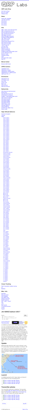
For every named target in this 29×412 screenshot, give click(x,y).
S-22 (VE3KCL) (5, 244)
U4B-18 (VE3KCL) (6, 129)
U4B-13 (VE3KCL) (6, 135)
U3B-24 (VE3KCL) (6, 171)
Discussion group (4, 294)
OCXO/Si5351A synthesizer (7, 95)
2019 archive (4, 21)
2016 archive (4, 25)
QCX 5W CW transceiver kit (7, 93)
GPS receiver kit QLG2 (6, 42)
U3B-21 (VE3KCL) (6, 176)
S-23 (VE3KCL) (5, 243)
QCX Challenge (4, 296)
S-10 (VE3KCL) (5, 268)
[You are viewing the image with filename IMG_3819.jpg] (11, 395)
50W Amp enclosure (5, 86)
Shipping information (5, 298)
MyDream (3, 288)
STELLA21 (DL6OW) (6, 153)
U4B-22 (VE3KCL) (6, 124)
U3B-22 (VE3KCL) (6, 174)
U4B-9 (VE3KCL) (6, 140)
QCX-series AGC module (6, 57)
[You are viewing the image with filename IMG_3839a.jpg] (11, 381)
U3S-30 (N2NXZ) (6, 165)
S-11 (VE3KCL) (5, 267)
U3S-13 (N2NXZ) (6, 228)
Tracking (3, 115)
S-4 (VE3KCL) (5, 276)
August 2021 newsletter (6, 18)
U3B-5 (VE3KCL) (6, 223)
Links (2, 303)
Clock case (3, 81)
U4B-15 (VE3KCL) (6, 133)
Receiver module (4, 54)
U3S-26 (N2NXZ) (6, 170)
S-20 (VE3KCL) (5, 250)
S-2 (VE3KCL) (5, 278)
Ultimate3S (8, 391)
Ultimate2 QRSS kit (5, 105)
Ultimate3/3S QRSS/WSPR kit (7, 37)
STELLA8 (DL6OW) (6, 205)
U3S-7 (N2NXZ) (6, 245)
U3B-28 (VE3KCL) (6, 156)
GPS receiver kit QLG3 (6, 43)
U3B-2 (4, 230)
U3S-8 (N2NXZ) (6, 241)
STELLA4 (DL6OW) (6, 248)
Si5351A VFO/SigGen (5, 50)
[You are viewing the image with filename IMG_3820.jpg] (11, 396)
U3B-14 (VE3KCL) (6, 189)
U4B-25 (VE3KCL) (6, 121)
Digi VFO (3, 59)
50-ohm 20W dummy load (6, 52)
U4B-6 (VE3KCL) (6, 144)
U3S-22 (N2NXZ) (6, 190)
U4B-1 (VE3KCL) (6, 151)
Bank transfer (4, 305)
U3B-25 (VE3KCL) (6, 167)
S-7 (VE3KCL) (5, 272)
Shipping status (4, 13)
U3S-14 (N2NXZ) (6, 227)
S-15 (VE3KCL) (5, 262)
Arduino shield (4, 109)
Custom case (4, 82)
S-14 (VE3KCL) (5, 263)
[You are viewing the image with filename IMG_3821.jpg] (11, 397)
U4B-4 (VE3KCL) (6, 147)
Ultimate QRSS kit (5, 106)
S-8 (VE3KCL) (5, 271)
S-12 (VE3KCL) (5, 266)
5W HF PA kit (4, 92)
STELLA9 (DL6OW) (6, 203)
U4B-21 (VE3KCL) (6, 125)
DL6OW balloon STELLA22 (7, 152)
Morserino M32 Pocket (6, 64)
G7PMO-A (5, 281)
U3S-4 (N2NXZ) (6, 253)
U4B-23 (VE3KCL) (6, 122)
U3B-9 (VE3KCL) (6, 212)
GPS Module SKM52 (5, 101)
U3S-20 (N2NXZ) (6, 202)
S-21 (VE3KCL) (5, 246)
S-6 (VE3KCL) (5, 273)
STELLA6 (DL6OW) (6, 209)
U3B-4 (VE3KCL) (6, 225)
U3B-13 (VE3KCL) (6, 195)
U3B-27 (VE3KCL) (6, 159)
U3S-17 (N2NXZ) (6, 220)
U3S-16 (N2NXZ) (6, 221)
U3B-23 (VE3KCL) (6, 172)
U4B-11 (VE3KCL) (6, 138)
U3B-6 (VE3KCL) (6, 217)
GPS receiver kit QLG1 (6, 99)
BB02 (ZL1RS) (5, 199)
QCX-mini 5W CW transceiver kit (8, 32)
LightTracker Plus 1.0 (5, 74)
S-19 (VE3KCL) (5, 254)
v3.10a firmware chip (22, 391)
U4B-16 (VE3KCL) (6, 131)
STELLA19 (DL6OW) (6, 157)
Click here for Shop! (5, 11)
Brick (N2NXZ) (5, 257)
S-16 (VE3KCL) (5, 259)
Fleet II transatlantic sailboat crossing (9, 286)
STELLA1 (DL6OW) (6, 260)
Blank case (3, 83)
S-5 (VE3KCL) (5, 274)
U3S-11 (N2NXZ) (6, 236)
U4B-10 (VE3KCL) (6, 139)
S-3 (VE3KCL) (5, 277)
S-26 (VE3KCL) (5, 232)
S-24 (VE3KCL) (5, 240)
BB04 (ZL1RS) (5, 194)
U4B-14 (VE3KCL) (6, 134)
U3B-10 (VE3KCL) (6, 211)
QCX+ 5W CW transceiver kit (7, 33)
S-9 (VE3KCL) (5, 269)
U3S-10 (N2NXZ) (6, 237)
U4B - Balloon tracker (5, 38)
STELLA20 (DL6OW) (6, 154)
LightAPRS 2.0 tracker (6, 70)
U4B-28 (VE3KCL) (6, 117)
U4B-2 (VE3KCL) (6, 149)
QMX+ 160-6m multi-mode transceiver (9, 29)
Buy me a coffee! (4, 12)
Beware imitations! (5, 300)
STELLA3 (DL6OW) (6, 249)
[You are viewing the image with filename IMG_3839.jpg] (11, 380)
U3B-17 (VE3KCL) (6, 184)
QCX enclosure (4, 85)
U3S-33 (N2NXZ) (6, 158)
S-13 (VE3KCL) (5, 264)
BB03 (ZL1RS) (5, 197)
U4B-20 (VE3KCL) (6, 126)
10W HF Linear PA (5, 45)
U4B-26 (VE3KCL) (6, 120)
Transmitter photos (5, 323)
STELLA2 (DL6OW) (6, 251)
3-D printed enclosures (6, 306)
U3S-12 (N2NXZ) (6, 234)
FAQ (2, 302)
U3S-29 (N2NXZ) (6, 166)
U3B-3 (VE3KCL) (6, 226)
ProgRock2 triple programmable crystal (9, 51)
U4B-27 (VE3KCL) (6, 119)
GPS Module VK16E (5, 102)
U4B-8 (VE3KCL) (6, 142)
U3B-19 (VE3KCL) (6, 181)
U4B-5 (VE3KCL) (6, 145)
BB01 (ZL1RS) (5, 200)
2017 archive (4, 23)
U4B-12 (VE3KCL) (6, 136)
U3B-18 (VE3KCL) (6, 182)
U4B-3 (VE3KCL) (6, 148)
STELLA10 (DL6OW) (6, 198)
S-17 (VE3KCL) (5, 258)
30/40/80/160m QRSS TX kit (7, 107)
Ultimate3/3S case (5, 78)
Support (3, 308)
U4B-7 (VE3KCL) (6, 143)
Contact (3, 307)
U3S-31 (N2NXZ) (6, 163)
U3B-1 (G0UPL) (6, 231)
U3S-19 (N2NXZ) (6, 213)
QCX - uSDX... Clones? (6, 301)
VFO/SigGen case (5, 80)
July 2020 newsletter (5, 19)
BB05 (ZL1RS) (5, 193)
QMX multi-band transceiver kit (7, 31)
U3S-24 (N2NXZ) (6, 180)
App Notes (3, 293)
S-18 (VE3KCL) (5, 255)
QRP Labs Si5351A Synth (13, 390)
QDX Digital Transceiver (6, 34)
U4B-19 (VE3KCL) (6, 128)
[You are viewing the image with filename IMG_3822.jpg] (11, 399)
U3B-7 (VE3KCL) (6, 216)
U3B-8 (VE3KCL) (6, 214)
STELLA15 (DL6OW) (6, 168)
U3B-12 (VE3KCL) (6, 204)
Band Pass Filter (4, 47)
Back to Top (25, 409)
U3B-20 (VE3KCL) (6, 179)
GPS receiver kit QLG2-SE (6, 97)
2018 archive (4, 22)
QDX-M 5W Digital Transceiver (7, 36)
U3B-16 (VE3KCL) (6, 185)
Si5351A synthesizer (5, 49)
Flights (2, 116)
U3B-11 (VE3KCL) (6, 208)
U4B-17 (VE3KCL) (6, 130)
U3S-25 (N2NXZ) (6, 175)
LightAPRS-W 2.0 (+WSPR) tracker (8, 72)
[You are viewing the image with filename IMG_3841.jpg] (11, 383)
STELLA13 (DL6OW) (6, 177)
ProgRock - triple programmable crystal (9, 96)
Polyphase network (5, 55)
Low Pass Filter (4, 46)
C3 (2, 287)
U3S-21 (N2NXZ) (6, 191)
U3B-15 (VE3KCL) (6, 186)
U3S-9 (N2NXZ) (6, 239)
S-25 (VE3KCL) (5, 235)
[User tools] (26, 315)
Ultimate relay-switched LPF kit (7, 41)
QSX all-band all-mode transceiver (8, 91)
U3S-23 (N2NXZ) (6, 188)
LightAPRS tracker (5, 68)
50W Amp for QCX (5, 40)
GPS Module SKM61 (5, 100)
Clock (2, 56)
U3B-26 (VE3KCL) (6, 162)
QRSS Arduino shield (5, 104)
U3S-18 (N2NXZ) (6, 218)
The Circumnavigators (5, 114)
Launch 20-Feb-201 (5, 321)
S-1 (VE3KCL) (5, 280)
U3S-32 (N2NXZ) (6, 161)
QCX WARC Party (5, 297)
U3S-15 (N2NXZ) (6, 222)
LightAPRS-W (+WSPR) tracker (7, 71)
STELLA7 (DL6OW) (6, 207)
